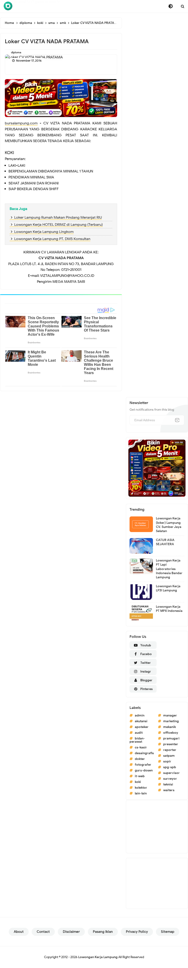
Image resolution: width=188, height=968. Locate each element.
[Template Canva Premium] (61, 98)
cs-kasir (141, 747)
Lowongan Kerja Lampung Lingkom (44, 231)
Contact (43, 932)
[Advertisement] (157, 827)
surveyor (170, 779)
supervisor (171, 773)
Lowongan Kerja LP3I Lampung (168, 588)
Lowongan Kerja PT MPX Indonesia (169, 609)
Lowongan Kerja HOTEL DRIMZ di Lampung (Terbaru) (58, 224)
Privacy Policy (137, 932)
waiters (168, 790)
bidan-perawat (137, 740)
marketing (171, 721)
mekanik (169, 727)
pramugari (171, 738)
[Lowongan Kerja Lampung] (8, 6)
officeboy (170, 733)
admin (139, 715)
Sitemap (167, 932)
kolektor (141, 788)
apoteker (142, 727)
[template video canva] (156, 468)
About (19, 932)
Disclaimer (71, 932)
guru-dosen (144, 770)
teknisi (168, 784)
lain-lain (141, 793)
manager (170, 715)
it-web (140, 776)
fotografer (143, 765)
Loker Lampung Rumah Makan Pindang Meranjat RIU (58, 217)
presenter (170, 744)
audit (139, 733)
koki (138, 782)
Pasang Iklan (103, 932)
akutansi (141, 721)
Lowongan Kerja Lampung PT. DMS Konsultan (52, 239)
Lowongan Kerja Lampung (98, 957)
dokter (140, 759)
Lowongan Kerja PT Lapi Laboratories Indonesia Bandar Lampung (169, 568)
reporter (169, 750)
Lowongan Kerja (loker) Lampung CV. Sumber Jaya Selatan (168, 524)
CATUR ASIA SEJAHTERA (165, 542)
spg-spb (169, 767)
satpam (169, 756)
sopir (167, 761)
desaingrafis (144, 753)
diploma (16, 52)
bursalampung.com (21, 123)
